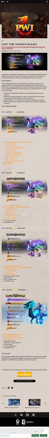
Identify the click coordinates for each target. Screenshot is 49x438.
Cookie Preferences (5, 435)
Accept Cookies (35, 435)
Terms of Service (13, 433)
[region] (24, 432)
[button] (3, 2)
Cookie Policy (35, 431)
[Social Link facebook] (27, 415)
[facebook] (8, 388)
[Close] (47, 428)
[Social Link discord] (33, 415)
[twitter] (12, 388)
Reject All (43, 435)
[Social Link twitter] (15, 415)
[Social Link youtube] (21, 415)
